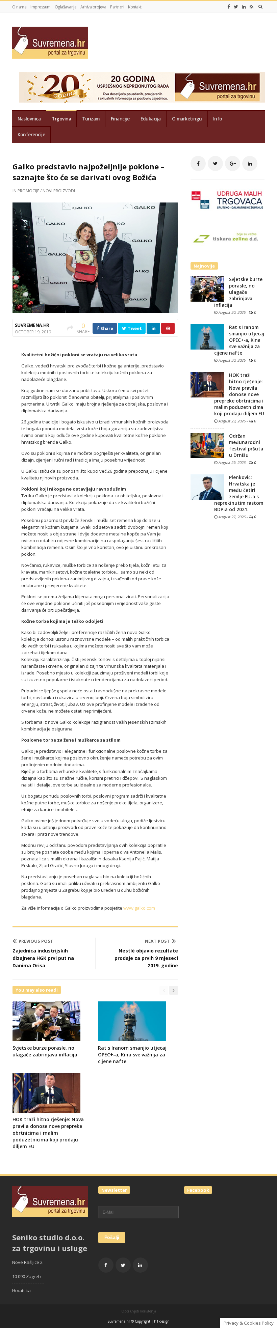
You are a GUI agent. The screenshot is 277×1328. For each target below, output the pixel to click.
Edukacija (151, 119)
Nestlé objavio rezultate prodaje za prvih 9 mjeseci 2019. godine (146, 958)
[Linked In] (244, 7)
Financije (120, 119)
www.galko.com (139, 908)
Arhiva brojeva (93, 7)
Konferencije (31, 135)
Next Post (157, 941)
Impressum (40, 7)
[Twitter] (236, 7)
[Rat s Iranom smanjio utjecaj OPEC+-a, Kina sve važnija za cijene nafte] (207, 336)
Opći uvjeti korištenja (138, 1311)
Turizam (91, 119)
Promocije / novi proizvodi (46, 191)
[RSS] (251, 7)
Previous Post (36, 941)
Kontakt (135, 7)
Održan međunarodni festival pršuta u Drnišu (246, 445)
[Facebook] (228, 7)
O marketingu (187, 119)
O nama (19, 7)
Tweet (134, 328)
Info (217, 119)
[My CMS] (50, 43)
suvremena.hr (32, 325)
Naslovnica (29, 119)
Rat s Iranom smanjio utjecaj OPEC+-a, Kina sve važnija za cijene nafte (132, 1054)
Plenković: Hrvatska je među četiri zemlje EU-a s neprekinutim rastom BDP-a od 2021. (238, 493)
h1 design (162, 1321)
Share (106, 328)
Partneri (117, 7)
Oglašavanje (66, 7)
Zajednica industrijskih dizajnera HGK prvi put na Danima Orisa (43, 958)
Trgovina (61, 119)
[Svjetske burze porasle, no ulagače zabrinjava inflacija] (207, 288)
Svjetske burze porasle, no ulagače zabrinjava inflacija (44, 1051)
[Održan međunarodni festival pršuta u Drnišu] (207, 445)
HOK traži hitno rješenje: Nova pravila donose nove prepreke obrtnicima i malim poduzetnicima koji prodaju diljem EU (48, 1133)
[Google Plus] (232, 163)
